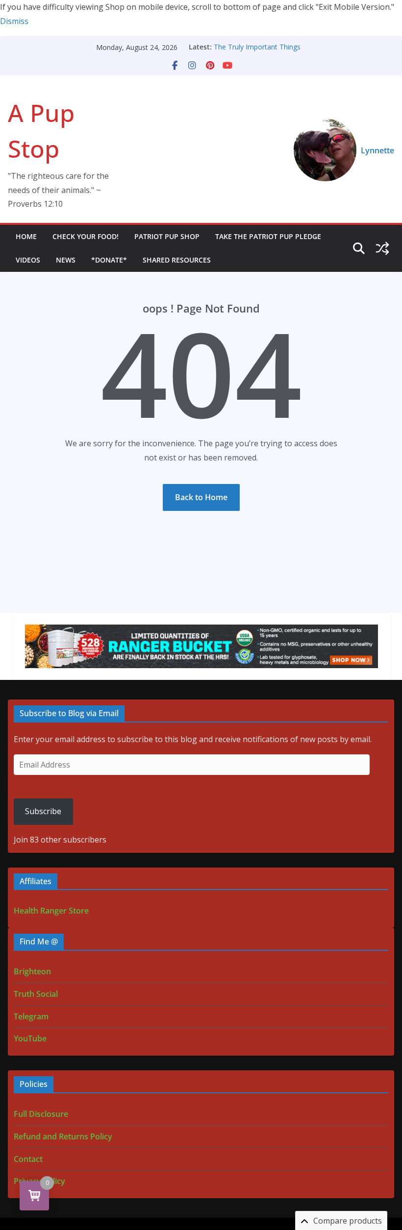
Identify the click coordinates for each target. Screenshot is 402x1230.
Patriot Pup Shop (167, 236)
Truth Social (36, 994)
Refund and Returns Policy (63, 1136)
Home (26, 236)
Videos (28, 260)
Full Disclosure (41, 1114)
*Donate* (109, 260)
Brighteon (32, 971)
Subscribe (43, 811)
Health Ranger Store (51, 910)
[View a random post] (382, 248)
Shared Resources (177, 260)
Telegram (31, 1016)
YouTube (30, 1038)
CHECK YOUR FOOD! (85, 236)
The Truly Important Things (257, 46)
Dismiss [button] (14, 21)
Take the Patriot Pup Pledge (268, 236)
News (65, 260)
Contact (28, 1159)
